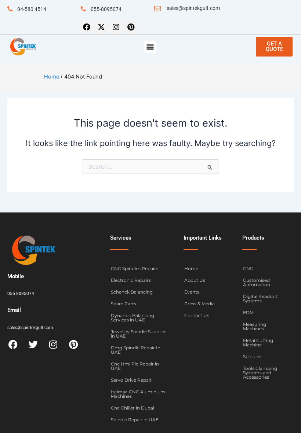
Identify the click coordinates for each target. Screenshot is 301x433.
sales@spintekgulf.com (193, 8)
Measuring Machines (254, 326)
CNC (248, 268)
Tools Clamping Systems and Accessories (260, 372)
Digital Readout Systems (260, 298)
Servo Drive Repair (131, 380)
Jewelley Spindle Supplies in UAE (138, 334)
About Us (194, 280)
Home (191, 268)
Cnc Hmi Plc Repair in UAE (135, 366)
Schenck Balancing (132, 292)
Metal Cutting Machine (258, 343)
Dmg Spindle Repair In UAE (135, 350)
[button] (150, 47)
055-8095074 (106, 9)
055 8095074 (20, 293)
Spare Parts (123, 303)
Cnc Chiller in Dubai (132, 408)
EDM (248, 312)
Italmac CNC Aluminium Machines (138, 394)
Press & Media (199, 303)
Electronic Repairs (131, 280)
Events (191, 292)
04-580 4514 (31, 9)
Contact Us (196, 315)
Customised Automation (256, 282)
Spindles (252, 356)
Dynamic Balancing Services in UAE (132, 318)
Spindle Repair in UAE (135, 419)
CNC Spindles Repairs (134, 268)
